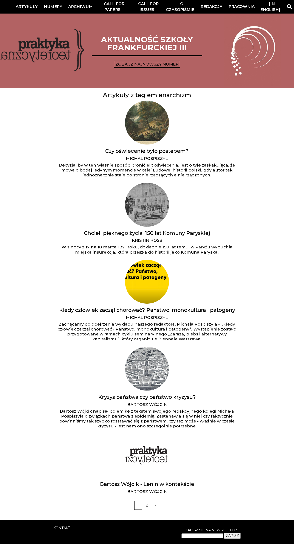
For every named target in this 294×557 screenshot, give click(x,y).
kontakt (61, 528)
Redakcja (211, 6)
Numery (53, 6)
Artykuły (27, 6)
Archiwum (80, 6)
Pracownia (242, 6)
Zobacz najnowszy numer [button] (147, 64)
